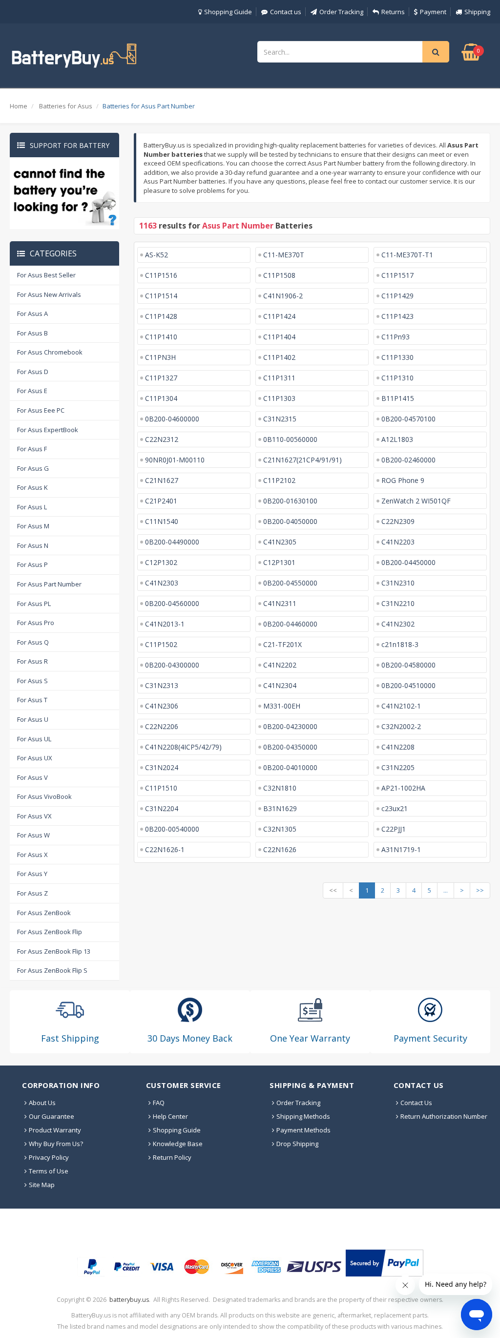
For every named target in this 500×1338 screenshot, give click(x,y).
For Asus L (32, 506)
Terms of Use (48, 1171)
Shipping (477, 11)
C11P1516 (161, 275)
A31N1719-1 (401, 849)
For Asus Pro (35, 622)
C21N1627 (161, 480)
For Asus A (32, 313)
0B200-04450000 (408, 562)
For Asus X (32, 854)
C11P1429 (397, 295)
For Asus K (32, 487)
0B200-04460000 (290, 623)
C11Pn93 (395, 336)
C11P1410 (161, 336)
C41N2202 (279, 664)
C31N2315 (279, 418)
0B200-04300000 (172, 664)
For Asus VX (34, 816)
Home (18, 106)
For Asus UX (34, 757)
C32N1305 (279, 829)
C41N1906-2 (283, 295)
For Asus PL (34, 603)
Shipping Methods (303, 1116)
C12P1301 (279, 562)
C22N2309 (398, 521)
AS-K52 (156, 254)
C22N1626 (279, 849)
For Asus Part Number (49, 584)
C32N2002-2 (401, 726)
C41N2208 (398, 747)
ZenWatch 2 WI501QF (416, 500)
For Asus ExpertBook (47, 429)
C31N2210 (398, 603)
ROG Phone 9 (402, 480)
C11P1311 (279, 377)
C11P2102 (279, 480)
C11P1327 (161, 377)
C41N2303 (161, 582)
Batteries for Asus (65, 106)
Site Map (42, 1184)
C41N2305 (279, 541)
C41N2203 (398, 541)
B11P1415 (397, 398)
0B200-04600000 (172, 418)
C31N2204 (161, 808)
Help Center (170, 1116)
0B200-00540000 (172, 829)
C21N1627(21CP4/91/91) (302, 459)
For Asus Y (32, 873)
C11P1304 (161, 398)
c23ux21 (394, 808)
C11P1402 (279, 357)
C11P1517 (397, 275)
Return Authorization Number (443, 1116)
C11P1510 (161, 788)
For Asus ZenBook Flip (49, 931)
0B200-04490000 (172, 541)
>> (480, 890)
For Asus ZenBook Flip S (52, 970)
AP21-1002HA (403, 788)
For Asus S (32, 680)
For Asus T (32, 699)
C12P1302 (161, 562)
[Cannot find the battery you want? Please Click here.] (64, 192)
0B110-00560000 (290, 439)
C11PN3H (160, 357)
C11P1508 (279, 275)
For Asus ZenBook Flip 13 (53, 951)
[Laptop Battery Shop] (83, 54)
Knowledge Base (178, 1143)
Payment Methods (303, 1130)
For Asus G (33, 468)
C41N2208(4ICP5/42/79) (183, 747)
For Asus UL (34, 738)
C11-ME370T (283, 254)
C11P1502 (161, 644)
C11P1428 (161, 316)
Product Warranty (55, 1130)
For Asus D (32, 371)
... (445, 890)
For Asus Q (33, 642)
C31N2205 (398, 767)
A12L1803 (397, 439)
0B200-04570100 (408, 418)
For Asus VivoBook (44, 796)
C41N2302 (398, 623)
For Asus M (33, 526)
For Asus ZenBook (44, 912)
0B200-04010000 (290, 767)
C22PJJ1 (393, 829)
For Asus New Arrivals (49, 294)
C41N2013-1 (165, 623)
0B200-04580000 (408, 664)
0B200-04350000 (290, 747)
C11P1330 (397, 357)
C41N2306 (161, 706)
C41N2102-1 (401, 706)
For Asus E (32, 390)
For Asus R (32, 661)
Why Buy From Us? (56, 1143)
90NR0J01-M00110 (175, 459)
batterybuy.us (129, 1300)
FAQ (159, 1102)
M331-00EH (281, 706)
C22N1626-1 (165, 849)
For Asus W (33, 835)
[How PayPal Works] (384, 1263)
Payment (433, 11)
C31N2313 (161, 685)
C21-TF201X (282, 644)
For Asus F (32, 448)
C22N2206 (161, 726)
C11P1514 (161, 295)
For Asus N (32, 545)
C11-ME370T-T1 (407, 254)
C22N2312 (161, 439)
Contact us (285, 11)
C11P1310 (397, 377)
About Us (42, 1102)
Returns (393, 11)
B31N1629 (280, 808)
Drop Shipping (297, 1143)
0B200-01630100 (290, 500)
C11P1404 (279, 336)
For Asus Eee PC (40, 410)
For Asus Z (32, 893)
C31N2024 (161, 767)
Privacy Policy (49, 1157)
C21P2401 (161, 500)
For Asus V (32, 777)
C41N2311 (279, 603)
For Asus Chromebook (50, 352)
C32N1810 (279, 788)
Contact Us (416, 1102)
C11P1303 (279, 398)
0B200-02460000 (408, 459)
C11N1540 (161, 521)
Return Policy (172, 1157)
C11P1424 (279, 316)
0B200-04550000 (290, 582)
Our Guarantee (51, 1116)
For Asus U (32, 719)
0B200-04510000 (408, 685)
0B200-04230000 (290, 726)
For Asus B (32, 333)
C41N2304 (279, 685)
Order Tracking (341, 11)
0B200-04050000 (290, 521)
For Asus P (32, 564)
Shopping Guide (228, 11)
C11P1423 (397, 316)
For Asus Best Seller (46, 275)
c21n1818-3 (399, 644)
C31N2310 (398, 582)
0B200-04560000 (172, 603)
